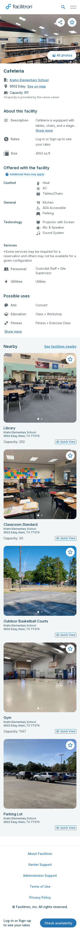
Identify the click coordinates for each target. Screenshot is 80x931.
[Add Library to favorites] (70, 359)
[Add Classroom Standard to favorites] (70, 455)
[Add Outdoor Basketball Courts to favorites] (70, 552)
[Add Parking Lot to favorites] (70, 745)
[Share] (60, 22)
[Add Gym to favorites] (70, 648)
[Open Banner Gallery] (40, 38)
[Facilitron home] (19, 10)
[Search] (63, 7)
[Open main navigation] (73, 7)
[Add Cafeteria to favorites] (72, 22)
